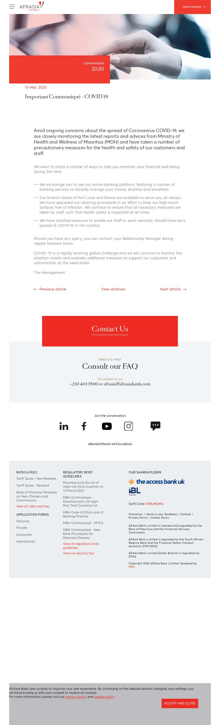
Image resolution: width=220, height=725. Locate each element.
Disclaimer (136, 557)
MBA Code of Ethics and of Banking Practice (81, 566)
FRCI (136, 618)
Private (24, 579)
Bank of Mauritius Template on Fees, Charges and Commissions (34, 543)
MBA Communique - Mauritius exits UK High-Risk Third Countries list (81, 548)
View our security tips (82, 615)
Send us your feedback (164, 557)
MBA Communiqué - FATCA (81, 580)
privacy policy (88, 693)
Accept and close (176, 701)
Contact (190, 557)
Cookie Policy (163, 561)
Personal (25, 572)
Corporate (27, 587)
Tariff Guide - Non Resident (33, 520)
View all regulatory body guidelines (80, 607)
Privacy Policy (139, 561)
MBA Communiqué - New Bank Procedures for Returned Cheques (83, 594)
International (29, 594)
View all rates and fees (38, 556)
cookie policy (122, 693)
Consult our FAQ (110, 395)
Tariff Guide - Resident (37, 529)
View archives (113, 312)
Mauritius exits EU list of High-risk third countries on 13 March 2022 (83, 528)
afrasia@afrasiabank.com (129, 415)
